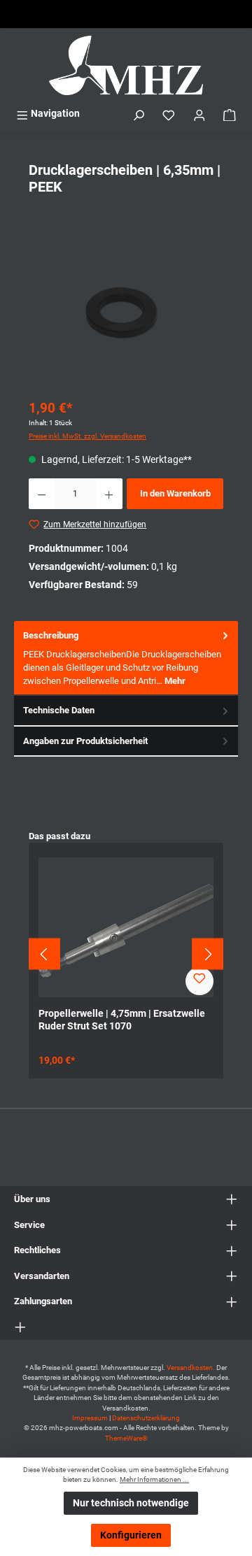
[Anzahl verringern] (42, 493)
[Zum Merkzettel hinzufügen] (200, 981)
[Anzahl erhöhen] (109, 493)
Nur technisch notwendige (131, 1503)
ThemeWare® (126, 1438)
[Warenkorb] (229, 113)
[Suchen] (138, 113)
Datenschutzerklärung (146, 1418)
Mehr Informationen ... (154, 1479)
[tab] (126, 658)
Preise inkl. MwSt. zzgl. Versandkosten (87, 436)
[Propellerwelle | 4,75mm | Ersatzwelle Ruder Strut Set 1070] (126, 927)
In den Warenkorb (175, 493)
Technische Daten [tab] (58, 710)
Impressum (90, 1418)
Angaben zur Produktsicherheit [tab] (85, 741)
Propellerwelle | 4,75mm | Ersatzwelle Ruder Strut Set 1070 (121, 1020)
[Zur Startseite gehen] (126, 65)
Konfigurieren (131, 1535)
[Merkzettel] (168, 113)
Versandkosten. (191, 1367)
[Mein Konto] (199, 113)
